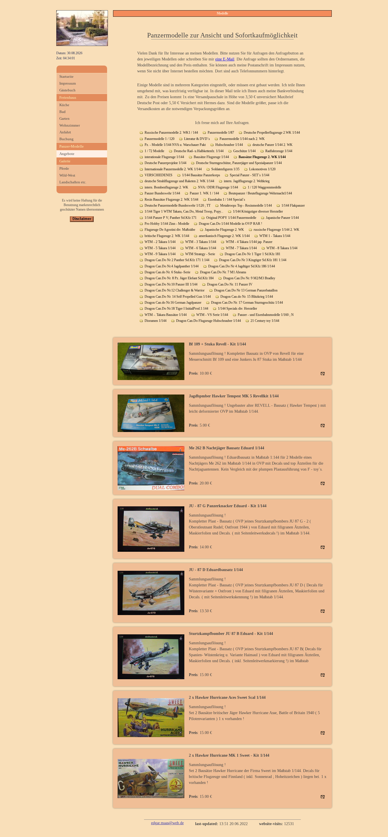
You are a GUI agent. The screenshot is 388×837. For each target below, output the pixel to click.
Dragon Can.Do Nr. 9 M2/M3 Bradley (249, 278)
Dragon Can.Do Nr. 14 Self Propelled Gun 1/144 (178, 297)
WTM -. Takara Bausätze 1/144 (166, 315)
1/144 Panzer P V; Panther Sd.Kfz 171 (171, 218)
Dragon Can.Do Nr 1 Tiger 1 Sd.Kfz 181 (252, 254)
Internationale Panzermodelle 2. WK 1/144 (173, 169)
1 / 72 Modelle (154, 151)
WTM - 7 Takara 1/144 (241, 248)
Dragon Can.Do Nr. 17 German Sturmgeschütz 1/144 (247, 303)
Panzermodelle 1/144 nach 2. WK (242, 139)
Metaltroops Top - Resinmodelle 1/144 (246, 205)
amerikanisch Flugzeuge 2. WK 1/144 (224, 236)
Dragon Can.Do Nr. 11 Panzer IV (230, 284)
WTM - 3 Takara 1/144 (200, 242)
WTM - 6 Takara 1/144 (200, 248)
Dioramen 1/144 (155, 321)
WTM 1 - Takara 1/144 (274, 236)
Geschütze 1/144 (244, 151)
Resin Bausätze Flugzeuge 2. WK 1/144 (171, 200)
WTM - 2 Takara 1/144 (160, 242)
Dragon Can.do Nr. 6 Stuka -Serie (167, 272)
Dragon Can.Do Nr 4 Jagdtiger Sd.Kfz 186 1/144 (241, 266)
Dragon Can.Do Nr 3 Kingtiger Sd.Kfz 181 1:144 (252, 260)
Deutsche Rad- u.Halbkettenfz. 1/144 (199, 151)
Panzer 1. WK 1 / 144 (204, 193)
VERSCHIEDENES (158, 175)
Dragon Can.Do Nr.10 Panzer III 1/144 (171, 284)
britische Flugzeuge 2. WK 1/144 (167, 236)
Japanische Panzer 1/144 (282, 218)
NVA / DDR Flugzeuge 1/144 (218, 187)
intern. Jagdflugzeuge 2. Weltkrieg (247, 181)
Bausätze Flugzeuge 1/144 (211, 157)
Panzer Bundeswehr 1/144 (162, 193)
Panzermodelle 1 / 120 (159, 139)
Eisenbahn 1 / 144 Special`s (226, 200)
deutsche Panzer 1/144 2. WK (273, 145)
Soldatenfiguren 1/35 (225, 169)
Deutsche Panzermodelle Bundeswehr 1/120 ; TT (177, 205)
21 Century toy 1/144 (265, 321)
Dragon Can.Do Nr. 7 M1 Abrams (223, 272)
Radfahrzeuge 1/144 (278, 151)
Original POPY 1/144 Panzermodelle (231, 218)
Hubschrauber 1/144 (229, 145)
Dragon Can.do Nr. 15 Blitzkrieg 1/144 (246, 297)
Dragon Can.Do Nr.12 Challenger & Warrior (175, 290)
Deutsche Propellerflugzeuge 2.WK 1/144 (272, 133)
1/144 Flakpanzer (293, 205)
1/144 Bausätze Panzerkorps (201, 175)
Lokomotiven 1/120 (262, 169)
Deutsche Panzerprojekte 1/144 (165, 163)
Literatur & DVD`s (197, 139)
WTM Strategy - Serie (200, 254)
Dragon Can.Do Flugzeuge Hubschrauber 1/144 (208, 321)
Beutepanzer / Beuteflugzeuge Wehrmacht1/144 (260, 193)
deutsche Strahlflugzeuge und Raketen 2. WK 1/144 (179, 181)
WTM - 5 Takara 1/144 (160, 248)
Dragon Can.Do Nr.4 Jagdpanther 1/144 (172, 266)
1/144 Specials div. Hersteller (237, 309)
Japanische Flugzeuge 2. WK (224, 230)
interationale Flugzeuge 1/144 (164, 157)
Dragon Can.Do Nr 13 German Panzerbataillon (246, 290)
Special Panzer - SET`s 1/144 (249, 175)
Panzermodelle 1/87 (221, 133)
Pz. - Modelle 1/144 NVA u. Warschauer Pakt (175, 145)
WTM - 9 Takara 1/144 (160, 254)
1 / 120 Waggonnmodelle (264, 187)
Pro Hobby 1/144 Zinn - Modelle (167, 224)
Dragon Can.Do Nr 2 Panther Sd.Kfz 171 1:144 (177, 260)
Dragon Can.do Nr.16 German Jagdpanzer (173, 303)
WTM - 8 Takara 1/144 (281, 248)
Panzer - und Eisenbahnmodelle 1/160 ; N (266, 315)
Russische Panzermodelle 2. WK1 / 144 (171, 133)
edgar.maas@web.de (167, 823)
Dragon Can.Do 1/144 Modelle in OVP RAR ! (230, 224)
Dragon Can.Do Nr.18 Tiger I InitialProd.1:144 (176, 309)
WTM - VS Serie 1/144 (212, 315)
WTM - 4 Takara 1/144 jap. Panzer (249, 242)
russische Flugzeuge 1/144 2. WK (276, 230)
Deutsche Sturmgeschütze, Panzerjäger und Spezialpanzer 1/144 (239, 163)
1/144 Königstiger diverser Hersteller (258, 211)
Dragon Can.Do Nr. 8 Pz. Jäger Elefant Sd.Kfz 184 (179, 278)
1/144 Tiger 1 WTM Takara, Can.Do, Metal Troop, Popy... (184, 211)
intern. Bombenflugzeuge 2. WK (166, 187)
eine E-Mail (224, 59)
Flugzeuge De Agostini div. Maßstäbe (170, 230)
